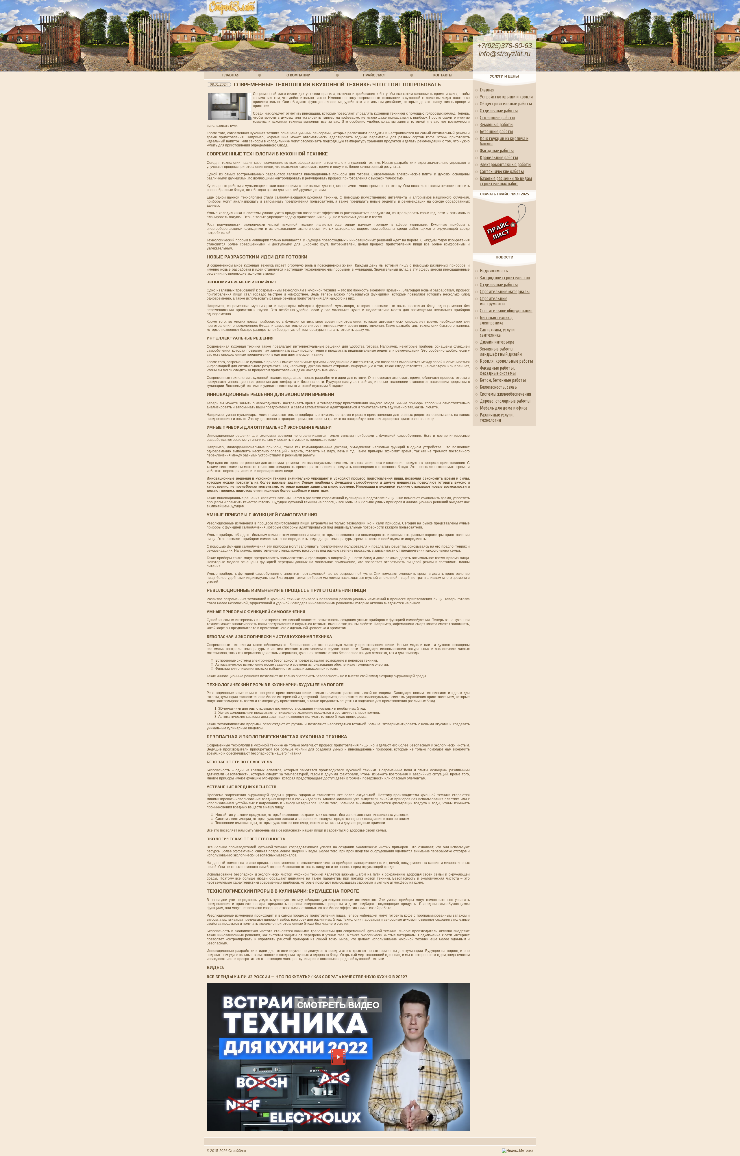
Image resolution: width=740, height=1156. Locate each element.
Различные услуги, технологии (497, 417)
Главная (487, 89)
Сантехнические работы (502, 171)
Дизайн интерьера (497, 341)
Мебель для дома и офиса (503, 407)
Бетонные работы (496, 131)
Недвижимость (494, 270)
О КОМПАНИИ (298, 75)
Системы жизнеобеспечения (505, 394)
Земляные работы (496, 124)
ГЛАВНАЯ (231, 75)
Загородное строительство (505, 277)
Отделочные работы (499, 110)
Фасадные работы (497, 150)
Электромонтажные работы (505, 164)
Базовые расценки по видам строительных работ (506, 181)
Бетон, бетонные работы (503, 380)
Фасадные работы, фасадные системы (498, 370)
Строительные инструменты (493, 301)
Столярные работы (497, 117)
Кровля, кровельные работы (506, 361)
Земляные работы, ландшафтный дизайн (501, 351)
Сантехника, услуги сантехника (497, 332)
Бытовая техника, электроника (496, 320)
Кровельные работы (499, 157)
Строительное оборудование (506, 310)
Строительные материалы (505, 291)
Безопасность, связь (498, 387)
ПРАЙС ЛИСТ (374, 75)
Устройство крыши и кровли (506, 96)
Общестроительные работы (506, 103)
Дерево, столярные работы (505, 400)
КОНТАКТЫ (442, 75)
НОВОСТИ (504, 257)
